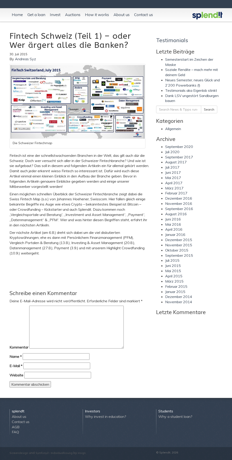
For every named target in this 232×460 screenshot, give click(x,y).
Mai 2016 (173, 224)
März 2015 (174, 281)
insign (82, 453)
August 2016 (176, 214)
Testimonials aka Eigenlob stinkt (191, 90)
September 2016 (179, 208)
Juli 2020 (172, 152)
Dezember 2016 (178, 198)
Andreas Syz (25, 59)
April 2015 (173, 276)
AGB (15, 427)
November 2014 (178, 302)
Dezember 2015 (178, 239)
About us (122, 14)
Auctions (72, 14)
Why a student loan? (175, 416)
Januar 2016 (175, 234)
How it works (97, 14)
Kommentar (19, 347)
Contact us (143, 14)
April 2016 (173, 229)
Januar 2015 (175, 291)
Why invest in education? (105, 416)
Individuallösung (61, 453)
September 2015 (179, 255)
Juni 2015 (173, 265)
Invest (55, 14)
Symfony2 (42, 453)
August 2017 (176, 162)
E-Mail (16, 365)
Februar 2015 (176, 286)
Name (16, 356)
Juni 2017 (173, 172)
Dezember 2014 (178, 296)
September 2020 (179, 146)
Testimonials (172, 40)
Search (209, 109)
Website (16, 375)
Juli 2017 (172, 167)
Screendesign (19, 453)
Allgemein (173, 128)
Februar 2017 (176, 193)
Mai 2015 (173, 271)
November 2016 (178, 203)
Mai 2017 (173, 177)
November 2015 (178, 245)
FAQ (15, 432)
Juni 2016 (173, 219)
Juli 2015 (172, 260)
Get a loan (36, 14)
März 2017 (174, 188)
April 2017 (173, 183)
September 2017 (179, 157)
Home (17, 14)
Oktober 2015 (176, 250)
